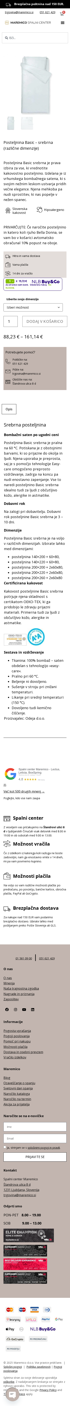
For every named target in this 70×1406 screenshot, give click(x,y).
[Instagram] (15, 1009)
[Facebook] (7, 1009)
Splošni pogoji (13, 1367)
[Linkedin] (32, 1009)
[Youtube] (24, 1009)
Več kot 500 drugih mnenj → (24, 791)
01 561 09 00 (24, 958)
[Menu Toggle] (63, 23)
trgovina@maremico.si (19, 12)
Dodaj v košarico (44, 321)
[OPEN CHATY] (12, 1394)
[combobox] (35, 37)
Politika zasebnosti (38, 1367)
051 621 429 (47, 12)
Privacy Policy (48, 1390)
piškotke (9, 1382)
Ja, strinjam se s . (33, 1147)
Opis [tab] (9, 409)
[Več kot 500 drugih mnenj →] (5, 785)
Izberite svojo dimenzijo (22, 299)
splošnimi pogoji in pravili (44, 1147)
